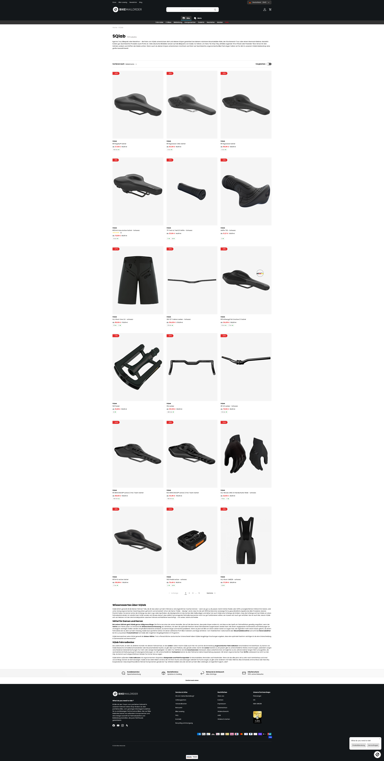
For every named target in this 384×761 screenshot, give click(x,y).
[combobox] (192, 9)
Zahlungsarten (180, 700)
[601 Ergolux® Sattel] (137, 105)
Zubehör (201, 22)
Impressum (222, 704)
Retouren (178, 708)
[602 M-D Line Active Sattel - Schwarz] (137, 191)
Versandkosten (181, 704)
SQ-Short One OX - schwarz (122, 319)
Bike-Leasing (123, 2)
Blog (140, 2)
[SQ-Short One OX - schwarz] (137, 280)
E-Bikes (168, 22)
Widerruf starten (224, 719)
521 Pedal (115, 406)
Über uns (221, 696)
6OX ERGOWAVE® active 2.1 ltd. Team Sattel (183, 493)
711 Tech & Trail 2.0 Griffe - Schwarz (179, 230)
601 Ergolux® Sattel (119, 144)
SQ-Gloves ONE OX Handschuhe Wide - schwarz (238, 493)
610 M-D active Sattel (120, 579)
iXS (254, 700)
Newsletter (133, 2)
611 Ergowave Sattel (228, 144)
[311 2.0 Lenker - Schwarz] (246, 367)
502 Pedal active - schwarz (177, 579)
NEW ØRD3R (257, 704)
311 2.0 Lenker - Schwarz (229, 406)
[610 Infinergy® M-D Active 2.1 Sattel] (246, 280)
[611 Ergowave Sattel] (246, 105)
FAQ (176, 715)
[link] (173, 593)
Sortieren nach (118, 64)
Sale (226, 22)
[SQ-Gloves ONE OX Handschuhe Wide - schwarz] (246, 454)
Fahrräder (159, 22)
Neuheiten (211, 22)
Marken (220, 22)
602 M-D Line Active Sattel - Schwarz (126, 230)
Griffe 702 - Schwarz (228, 230)
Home (114, 27)
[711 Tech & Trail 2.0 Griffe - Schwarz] (192, 191)
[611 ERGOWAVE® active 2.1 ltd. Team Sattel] (137, 454)
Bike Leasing (179, 711)
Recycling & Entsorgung (184, 723)
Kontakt (178, 719)
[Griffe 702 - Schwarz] (246, 191)
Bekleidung (178, 22)
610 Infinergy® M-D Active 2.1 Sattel (233, 319)
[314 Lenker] (192, 367)
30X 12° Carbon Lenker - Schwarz (179, 319)
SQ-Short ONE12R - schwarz (231, 579)
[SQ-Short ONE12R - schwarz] (246, 540)
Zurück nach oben (192, 680)
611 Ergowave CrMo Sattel (176, 144)
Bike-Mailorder (121, 745)
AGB (219, 715)
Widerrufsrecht (223, 711)
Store (114, 2)
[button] (270, 9)
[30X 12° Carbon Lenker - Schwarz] (192, 280)
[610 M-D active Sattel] (137, 540)
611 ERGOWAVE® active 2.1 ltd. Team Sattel (127, 493)
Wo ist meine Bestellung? (184, 696)
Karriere (220, 700)
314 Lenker (170, 406)
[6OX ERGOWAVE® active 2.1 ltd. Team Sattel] (192, 454)
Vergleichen (260, 64)
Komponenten (190, 22)
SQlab (121, 27)
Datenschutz (222, 708)
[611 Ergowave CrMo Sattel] (192, 105)
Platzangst (257, 696)
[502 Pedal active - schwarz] (192, 540)
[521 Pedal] (137, 367)
